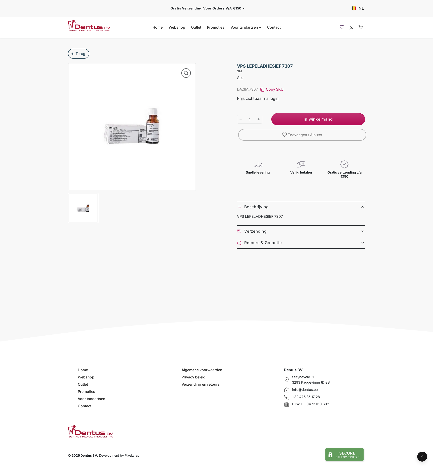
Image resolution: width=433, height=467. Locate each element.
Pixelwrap (132, 455)
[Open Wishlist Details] (342, 27)
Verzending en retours (201, 384)
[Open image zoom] (186, 73)
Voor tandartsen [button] (244, 27)
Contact (274, 27)
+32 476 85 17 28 (306, 397)
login (274, 98)
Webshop (177, 27)
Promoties (215, 27)
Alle (240, 77)
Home (157, 27)
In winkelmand (318, 119)
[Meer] (258, 119)
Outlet (196, 27)
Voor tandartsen (91, 398)
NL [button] (361, 8)
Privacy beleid (193, 377)
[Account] (351, 27)
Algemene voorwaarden (202, 370)
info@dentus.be (305, 389)
